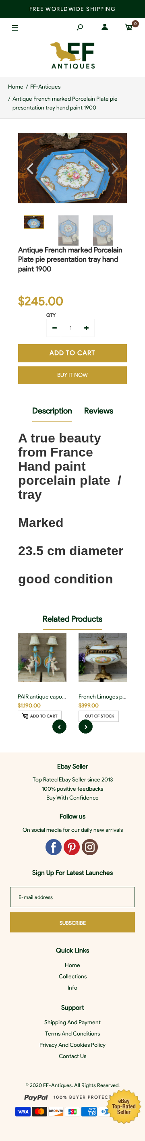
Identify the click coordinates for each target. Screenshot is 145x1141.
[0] (129, 28)
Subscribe (73, 923)
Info (72, 987)
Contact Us (72, 1056)
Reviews (98, 410)
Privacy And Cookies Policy (72, 1045)
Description (52, 410)
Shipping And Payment (72, 1022)
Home (72, 965)
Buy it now (72, 375)
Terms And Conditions (72, 1033)
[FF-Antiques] (72, 57)
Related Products (72, 619)
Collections (73, 976)
